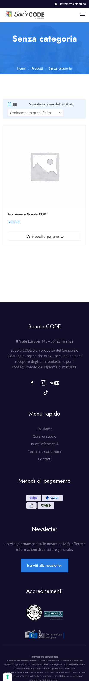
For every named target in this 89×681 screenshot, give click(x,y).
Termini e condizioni (44, 451)
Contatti (44, 459)
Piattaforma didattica (72, 4)
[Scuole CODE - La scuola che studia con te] (25, 15)
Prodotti (37, 68)
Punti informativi (44, 444)
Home (21, 68)
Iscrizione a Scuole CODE (28, 214)
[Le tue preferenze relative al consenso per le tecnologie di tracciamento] (7, 677)
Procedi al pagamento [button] (48, 236)
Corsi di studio (44, 436)
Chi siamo (44, 429)
